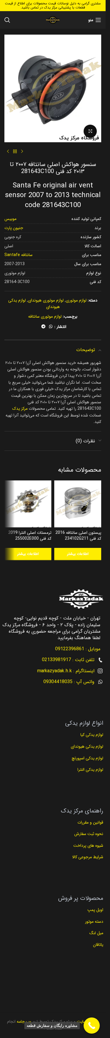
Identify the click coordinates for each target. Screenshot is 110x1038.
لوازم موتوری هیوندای (46, 300)
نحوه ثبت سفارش (88, 834)
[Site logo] (52, 20)
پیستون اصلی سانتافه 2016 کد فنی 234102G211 (78, 535)
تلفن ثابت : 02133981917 (68, 659)
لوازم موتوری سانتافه (45, 316)
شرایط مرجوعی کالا (87, 857)
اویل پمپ (95, 910)
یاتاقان (98, 945)
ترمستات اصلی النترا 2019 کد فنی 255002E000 (29, 535)
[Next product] (7, 151)
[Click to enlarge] (90, 131)
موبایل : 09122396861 (77, 649)
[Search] (7, 20)
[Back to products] (14, 151)
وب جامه (23, 1021)
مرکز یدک (20, 408)
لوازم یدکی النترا (89, 769)
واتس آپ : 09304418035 (68, 681)
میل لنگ (96, 933)
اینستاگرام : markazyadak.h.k (65, 671)
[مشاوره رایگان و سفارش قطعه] (92, 1025)
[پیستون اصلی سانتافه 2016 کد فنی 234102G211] (77, 503)
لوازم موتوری (76, 300)
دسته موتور (94, 921)
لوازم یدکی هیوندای (87, 746)
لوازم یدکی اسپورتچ (87, 758)
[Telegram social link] (43, 327)
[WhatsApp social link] (50, 327)
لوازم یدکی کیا (91, 734)
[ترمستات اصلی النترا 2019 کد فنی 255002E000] (27, 503)
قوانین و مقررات (89, 822)
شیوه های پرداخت (88, 845)
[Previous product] (22, 151)
